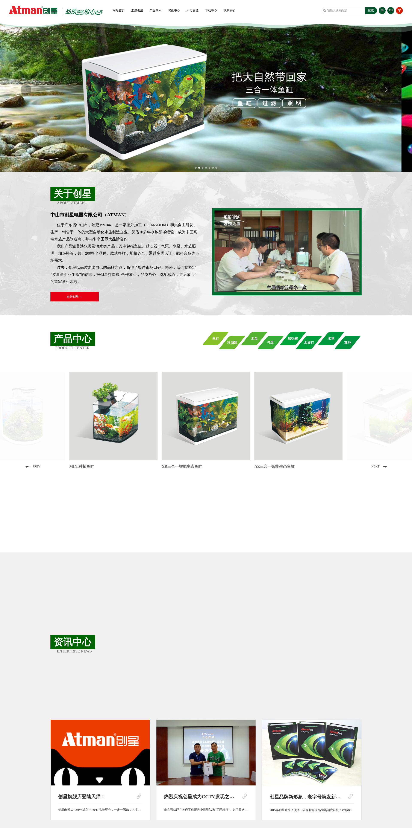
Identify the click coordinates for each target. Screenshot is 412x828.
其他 (347, 342)
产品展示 (156, 10)
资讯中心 (174, 10)
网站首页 (119, 10)
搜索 (371, 10)
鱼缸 (215, 338)
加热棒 (293, 338)
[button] (196, 168)
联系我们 (229, 10)
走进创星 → (75, 296)
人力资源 (192, 10)
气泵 (270, 342)
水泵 (254, 338)
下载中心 (211, 10)
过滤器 (232, 342)
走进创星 (137, 10)
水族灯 (309, 342)
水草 (331, 338)
